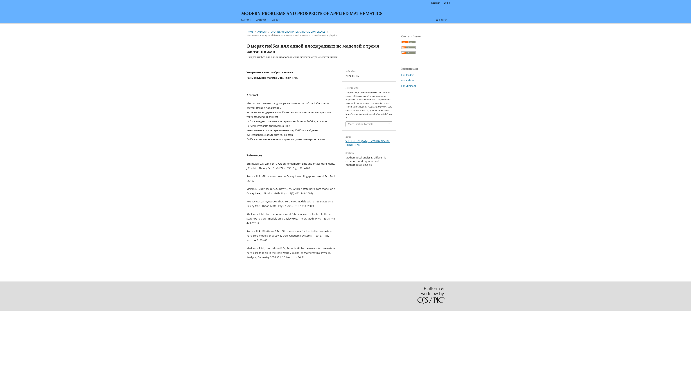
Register (435, 2)
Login (447, 2)
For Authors (407, 80)
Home (250, 31)
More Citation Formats (360, 124)
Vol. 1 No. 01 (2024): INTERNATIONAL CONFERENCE (298, 31)
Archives (261, 19)
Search (442, 19)
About (276, 19)
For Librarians (408, 85)
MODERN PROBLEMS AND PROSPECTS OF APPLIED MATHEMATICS (311, 13)
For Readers (407, 75)
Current (245, 19)
